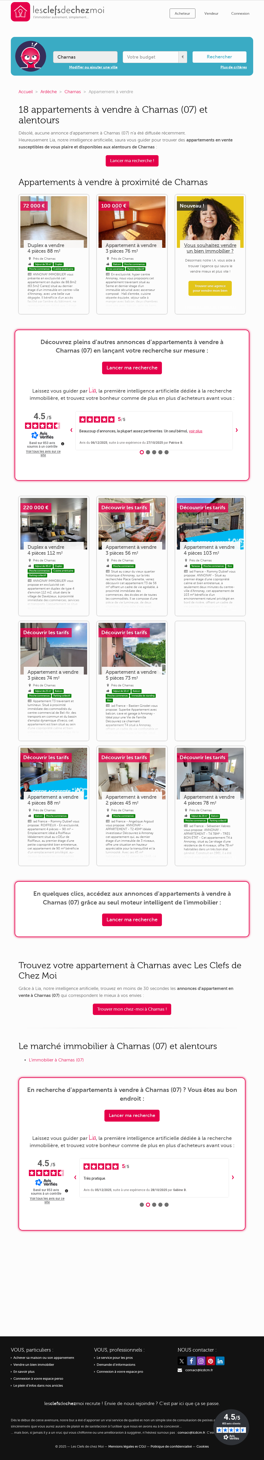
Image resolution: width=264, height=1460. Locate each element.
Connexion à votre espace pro (120, 1372)
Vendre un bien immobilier (33, 1365)
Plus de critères (233, 67)
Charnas (72, 91)
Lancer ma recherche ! (132, 160)
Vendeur (211, 13)
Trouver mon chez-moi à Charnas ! (132, 1009)
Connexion (240, 13)
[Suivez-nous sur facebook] (191, 1360)
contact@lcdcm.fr (199, 1370)
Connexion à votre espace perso (38, 1378)
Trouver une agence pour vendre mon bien (210, 288)
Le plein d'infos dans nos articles (38, 1385)
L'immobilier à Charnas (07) (56, 1060)
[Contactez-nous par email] (180, 1370)
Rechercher (219, 56)
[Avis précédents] (71, 430)
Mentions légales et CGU (127, 1446)
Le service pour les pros (115, 1358)
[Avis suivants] (237, 430)
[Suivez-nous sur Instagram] (201, 1360)
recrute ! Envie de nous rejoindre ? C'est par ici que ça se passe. (132, 1403)
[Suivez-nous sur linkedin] (220, 1360)
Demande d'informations (116, 1365)
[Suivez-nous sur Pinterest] (210, 1360)
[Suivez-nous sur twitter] (182, 1360)
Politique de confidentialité (171, 1446)
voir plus (195, 431)
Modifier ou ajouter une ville (93, 67)
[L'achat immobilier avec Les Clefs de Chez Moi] (57, 11)
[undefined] (63, 444)
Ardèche (48, 91)
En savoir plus (24, 1372)
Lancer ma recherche (132, 368)
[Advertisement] (210, 681)
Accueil (26, 91)
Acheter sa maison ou (43, 1358)
